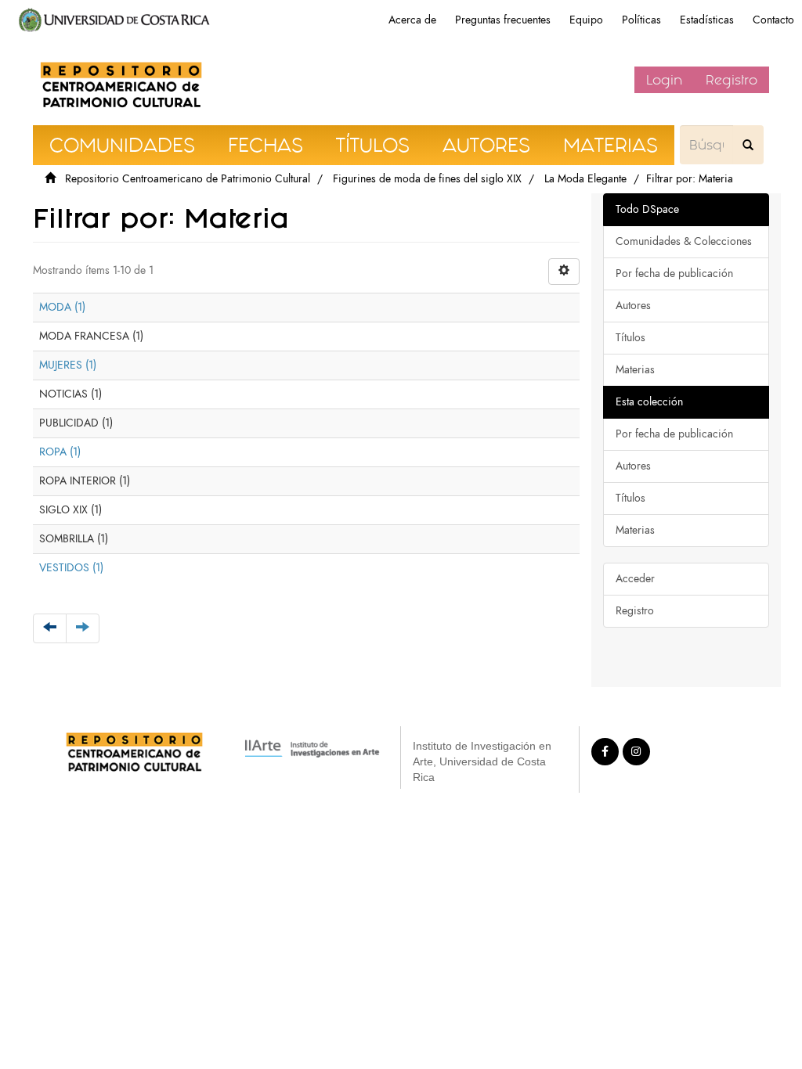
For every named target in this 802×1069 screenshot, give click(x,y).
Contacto (773, 20)
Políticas (641, 20)
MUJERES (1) (67, 365)
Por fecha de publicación (674, 273)
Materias (635, 369)
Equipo (586, 20)
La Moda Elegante (585, 178)
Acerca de (412, 20)
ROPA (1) (60, 452)
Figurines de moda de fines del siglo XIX (427, 178)
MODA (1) (62, 307)
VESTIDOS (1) (71, 567)
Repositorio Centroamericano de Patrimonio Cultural (187, 178)
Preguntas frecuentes (503, 20)
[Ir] (748, 144)
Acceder (635, 578)
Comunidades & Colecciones (684, 241)
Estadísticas (707, 20)
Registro (731, 79)
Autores (633, 305)
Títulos (630, 337)
